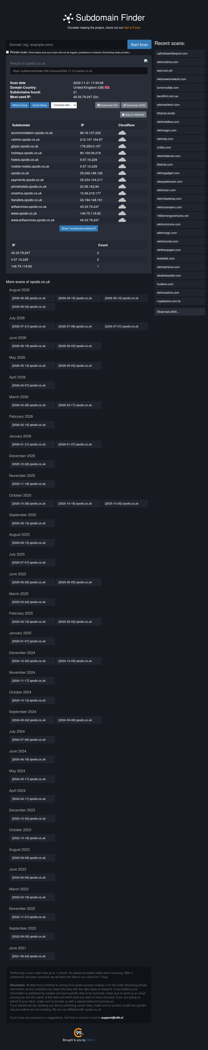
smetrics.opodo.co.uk (26, 193)
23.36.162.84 (89, 186)
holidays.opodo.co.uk (26, 152)
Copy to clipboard (134, 114)
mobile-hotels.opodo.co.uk (30, 166)
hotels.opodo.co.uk (24, 159)
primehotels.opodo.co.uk (29, 186)
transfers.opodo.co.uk (26, 199)
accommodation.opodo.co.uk (32, 132)
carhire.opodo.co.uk (25, 139)
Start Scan (139, 44)
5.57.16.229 (88, 159)
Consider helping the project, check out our (104, 27)
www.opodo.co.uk (24, 213)
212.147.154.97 (91, 139)
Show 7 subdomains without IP (79, 228)
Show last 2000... (168, 312)
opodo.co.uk (20, 173)
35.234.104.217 (91, 179)
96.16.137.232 (90, 132)
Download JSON (135, 105)
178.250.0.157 (90, 146)
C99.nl (90, 1040)
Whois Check (19, 105)
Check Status (39, 105)
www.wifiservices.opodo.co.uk (32, 220)
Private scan (70, 52)
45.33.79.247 (89, 206)
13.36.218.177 (90, 193)
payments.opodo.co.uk (27, 179)
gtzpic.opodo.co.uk (24, 146)
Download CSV (109, 105)
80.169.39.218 (90, 152)
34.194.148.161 (91, 199)
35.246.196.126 (91, 173)
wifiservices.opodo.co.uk (29, 206)
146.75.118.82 (90, 213)
